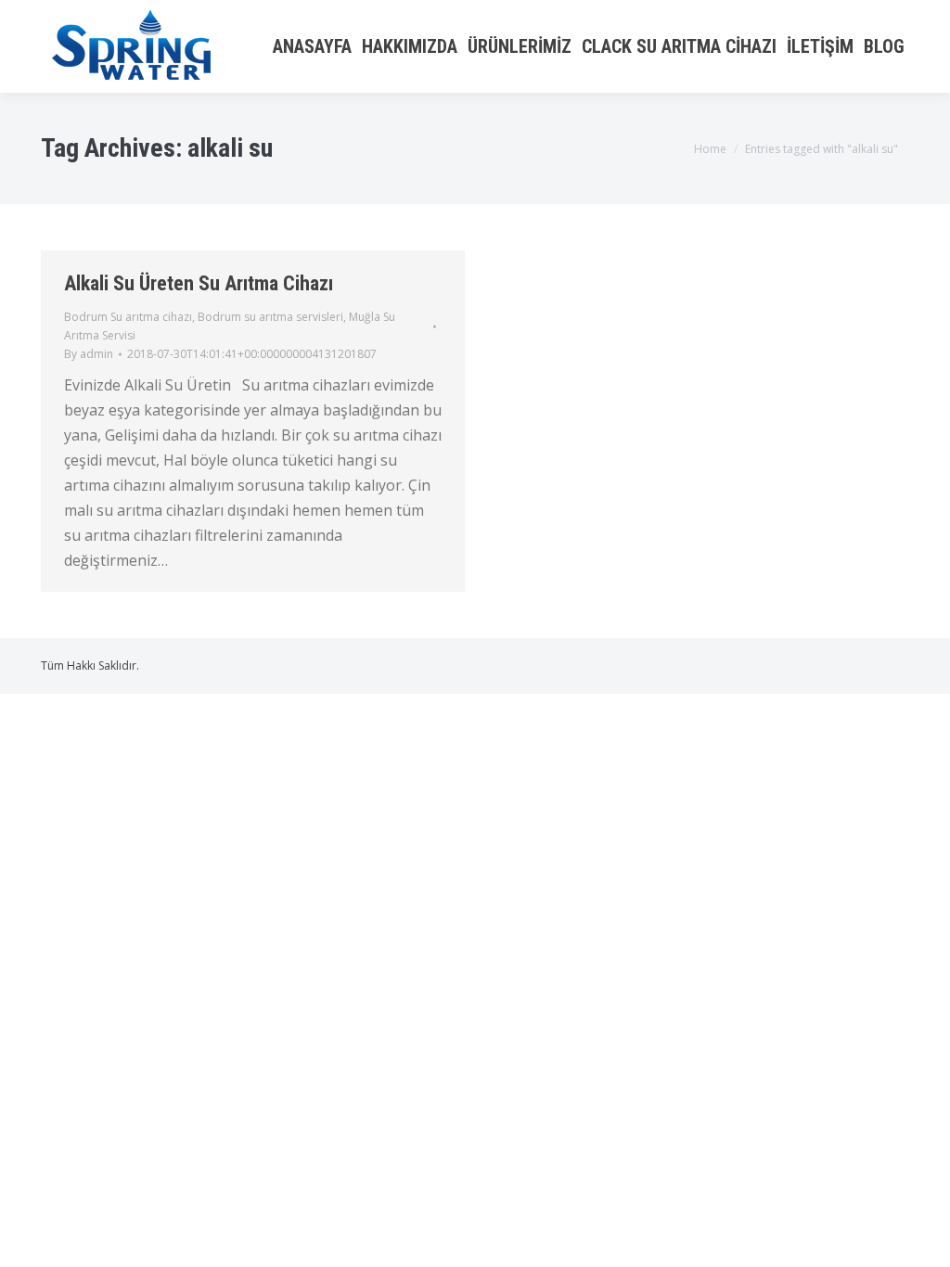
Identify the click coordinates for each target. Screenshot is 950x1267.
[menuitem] (311, 46)
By (88, 354)
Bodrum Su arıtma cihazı (128, 317)
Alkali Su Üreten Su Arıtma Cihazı (198, 283)
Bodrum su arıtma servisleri (270, 317)
